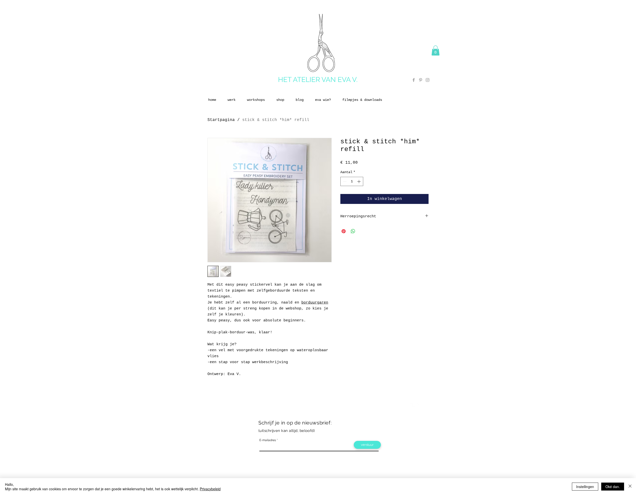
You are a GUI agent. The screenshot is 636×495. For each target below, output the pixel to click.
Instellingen (585, 486)
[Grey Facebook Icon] (413, 79)
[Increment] (359, 181)
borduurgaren (314, 303)
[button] (435, 50)
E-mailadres (267, 440)
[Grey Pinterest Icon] (420, 79)
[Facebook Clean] (413, 405)
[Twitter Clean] (419, 405)
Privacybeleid (210, 488)
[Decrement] (344, 181)
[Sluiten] (630, 486)
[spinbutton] (351, 181)
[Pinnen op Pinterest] (344, 231)
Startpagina (221, 120)
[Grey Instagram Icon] (427, 79)
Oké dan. (612, 486)
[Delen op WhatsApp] (353, 231)
